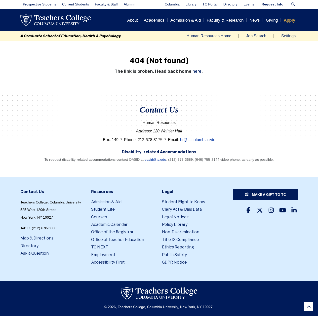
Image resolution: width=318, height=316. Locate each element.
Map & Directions (36, 238)
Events (248, 4)
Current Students (75, 4)
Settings (288, 36)
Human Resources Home (209, 36)
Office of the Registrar (112, 232)
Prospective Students (39, 4)
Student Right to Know (183, 201)
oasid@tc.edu (155, 159)
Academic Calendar (109, 224)
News (254, 20)
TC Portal (209, 4)
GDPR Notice (174, 262)
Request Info (272, 4)
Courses (99, 217)
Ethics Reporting (178, 247)
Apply (289, 20)
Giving (272, 20)
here (197, 71)
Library (191, 4)
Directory (230, 4)
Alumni (129, 4)
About (132, 20)
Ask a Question (34, 253)
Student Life (103, 209)
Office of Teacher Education (117, 239)
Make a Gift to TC (268, 195)
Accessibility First (108, 262)
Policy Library (175, 224)
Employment (103, 254)
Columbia (172, 4)
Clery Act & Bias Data (182, 209)
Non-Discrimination (180, 232)
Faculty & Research (225, 20)
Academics (154, 20)
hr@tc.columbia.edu (197, 140)
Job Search (256, 36)
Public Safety (174, 254)
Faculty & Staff (106, 4)
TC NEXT (99, 247)
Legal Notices (175, 217)
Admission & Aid (185, 20)
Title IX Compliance (180, 239)
